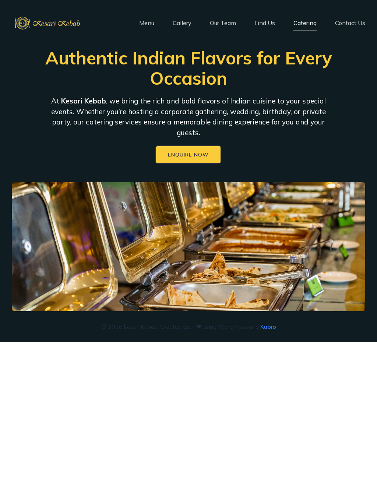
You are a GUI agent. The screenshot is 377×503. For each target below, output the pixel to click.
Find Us (264, 23)
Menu (146, 23)
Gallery (182, 23)
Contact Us (350, 23)
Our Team (223, 23)
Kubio (268, 326)
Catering (305, 23)
